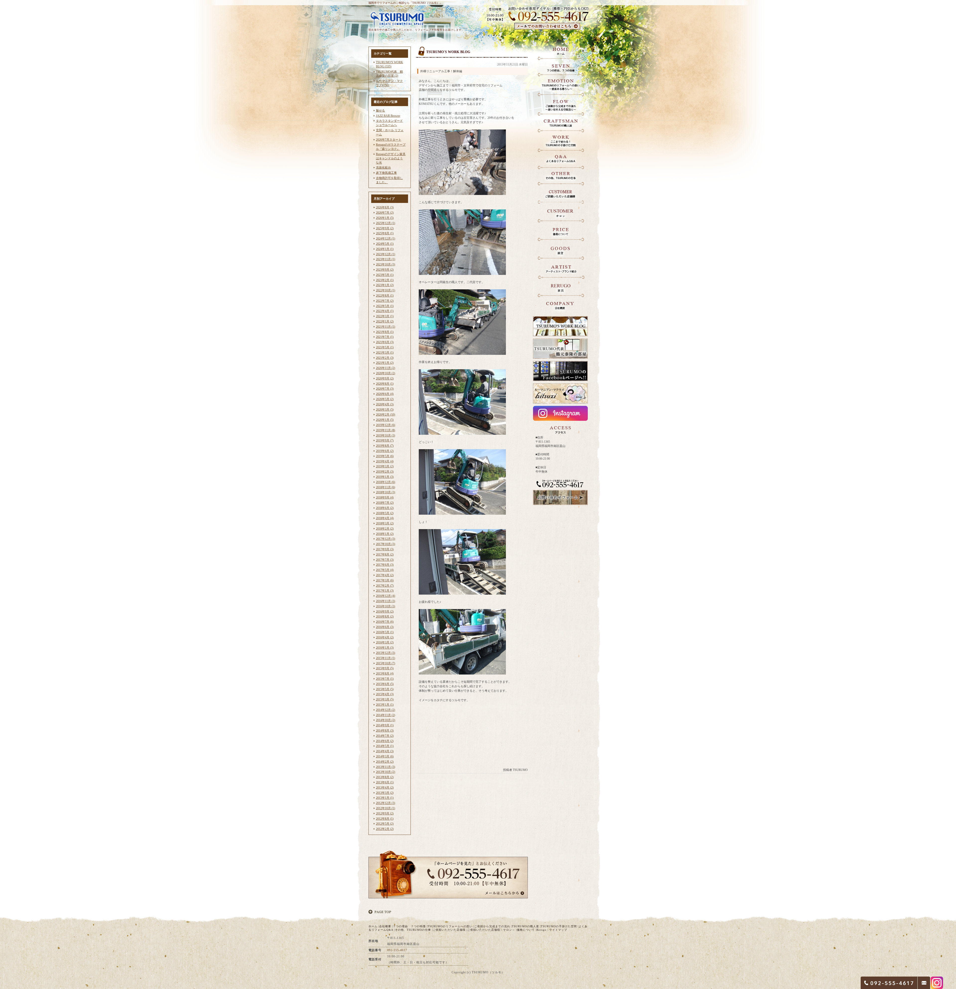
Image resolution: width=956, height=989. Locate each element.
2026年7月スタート (388, 139)
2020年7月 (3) (385, 388)
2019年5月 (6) (385, 456)
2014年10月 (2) (385, 720)
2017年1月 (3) (385, 590)
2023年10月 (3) (385, 264)
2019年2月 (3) (385, 471)
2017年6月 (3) (385, 564)
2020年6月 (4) (385, 394)
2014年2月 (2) (385, 761)
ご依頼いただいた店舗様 (449, 929)
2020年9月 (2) (385, 378)
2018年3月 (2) (385, 523)
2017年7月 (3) (385, 559)
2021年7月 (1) (385, 337)
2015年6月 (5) (385, 684)
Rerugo (541, 929)
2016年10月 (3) (385, 606)
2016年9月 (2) (385, 611)
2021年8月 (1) (385, 332)
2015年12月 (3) (385, 653)
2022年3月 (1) (385, 316)
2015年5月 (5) (385, 689)
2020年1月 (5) (385, 420)
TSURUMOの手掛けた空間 (559, 926)
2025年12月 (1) (385, 223)
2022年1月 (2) (385, 321)
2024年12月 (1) (385, 238)
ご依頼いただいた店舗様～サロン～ (491, 929)
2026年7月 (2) (385, 212)
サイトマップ (558, 929)
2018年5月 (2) (385, 513)
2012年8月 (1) (385, 818)
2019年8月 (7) (385, 445)
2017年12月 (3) (385, 539)
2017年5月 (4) (385, 570)
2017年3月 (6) (385, 580)
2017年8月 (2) (385, 554)
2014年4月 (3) (385, 751)
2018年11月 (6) (385, 487)
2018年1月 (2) (385, 534)
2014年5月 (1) (385, 746)
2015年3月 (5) (385, 699)
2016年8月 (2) (385, 616)
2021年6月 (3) (385, 342)
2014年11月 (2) (385, 715)
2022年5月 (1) (385, 306)
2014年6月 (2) (385, 741)
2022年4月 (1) (385, 311)
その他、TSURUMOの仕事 (413, 929)
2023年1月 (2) (385, 285)
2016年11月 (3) (385, 601)
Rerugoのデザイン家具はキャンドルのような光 (391, 158)
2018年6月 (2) (385, 508)
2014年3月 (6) (385, 756)
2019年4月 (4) (385, 461)
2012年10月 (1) (385, 808)
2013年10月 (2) (385, 772)
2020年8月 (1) (385, 383)
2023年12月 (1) (385, 254)
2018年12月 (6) (385, 482)
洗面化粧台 (383, 167)
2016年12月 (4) (385, 596)
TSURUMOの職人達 (525, 926)
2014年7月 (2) (385, 736)
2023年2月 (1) (385, 280)
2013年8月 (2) (385, 777)
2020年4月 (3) (385, 404)
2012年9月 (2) (385, 813)
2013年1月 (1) (385, 798)
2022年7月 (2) (385, 301)
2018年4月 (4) (385, 518)
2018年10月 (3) (385, 492)
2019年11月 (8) (385, 430)
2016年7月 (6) (385, 621)
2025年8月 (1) (385, 233)
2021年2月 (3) (385, 358)
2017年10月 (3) (385, 544)
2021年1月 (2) (385, 363)
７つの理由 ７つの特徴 (409, 926)
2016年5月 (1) (385, 632)
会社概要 (385, 926)
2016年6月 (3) (385, 627)
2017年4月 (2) (385, 575)
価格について (526, 929)
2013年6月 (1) (385, 782)
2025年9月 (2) (385, 228)
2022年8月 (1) (385, 295)
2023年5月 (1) (385, 275)
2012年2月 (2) (385, 829)
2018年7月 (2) (385, 502)
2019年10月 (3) (385, 435)
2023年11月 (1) (385, 259)
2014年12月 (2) (385, 710)
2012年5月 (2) (385, 823)
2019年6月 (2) (385, 451)
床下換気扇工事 (386, 173)
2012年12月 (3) (385, 803)
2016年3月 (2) (385, 642)
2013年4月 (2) (385, 787)
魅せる (380, 110)
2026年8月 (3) (385, 207)
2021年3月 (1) (385, 352)
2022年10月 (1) (385, 290)
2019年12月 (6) (385, 425)
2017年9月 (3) (385, 549)
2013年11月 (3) (385, 767)
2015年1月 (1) (385, 704)
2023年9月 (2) (385, 269)
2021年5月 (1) (385, 347)
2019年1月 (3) (385, 477)
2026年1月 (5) (385, 218)
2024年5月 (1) (385, 244)
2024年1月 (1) (385, 249)
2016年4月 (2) (385, 637)
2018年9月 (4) (385, 497)
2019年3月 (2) (385, 466)
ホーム (372, 926)
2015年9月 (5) (385, 668)
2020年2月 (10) (385, 414)
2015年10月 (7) (385, 663)
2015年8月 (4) (385, 673)
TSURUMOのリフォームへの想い (450, 926)
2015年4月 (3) (385, 694)
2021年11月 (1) (385, 326)
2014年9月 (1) (385, 725)
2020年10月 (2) (385, 373)
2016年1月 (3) (385, 647)
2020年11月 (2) (385, 368)
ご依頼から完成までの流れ (492, 926)
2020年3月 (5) (385, 409)
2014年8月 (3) (385, 730)
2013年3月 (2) (385, 793)
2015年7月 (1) (385, 678)
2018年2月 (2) (385, 528)
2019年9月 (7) (385, 440)
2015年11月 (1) (385, 658)
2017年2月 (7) (385, 585)
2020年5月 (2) (385, 399)
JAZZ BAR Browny (388, 116)
